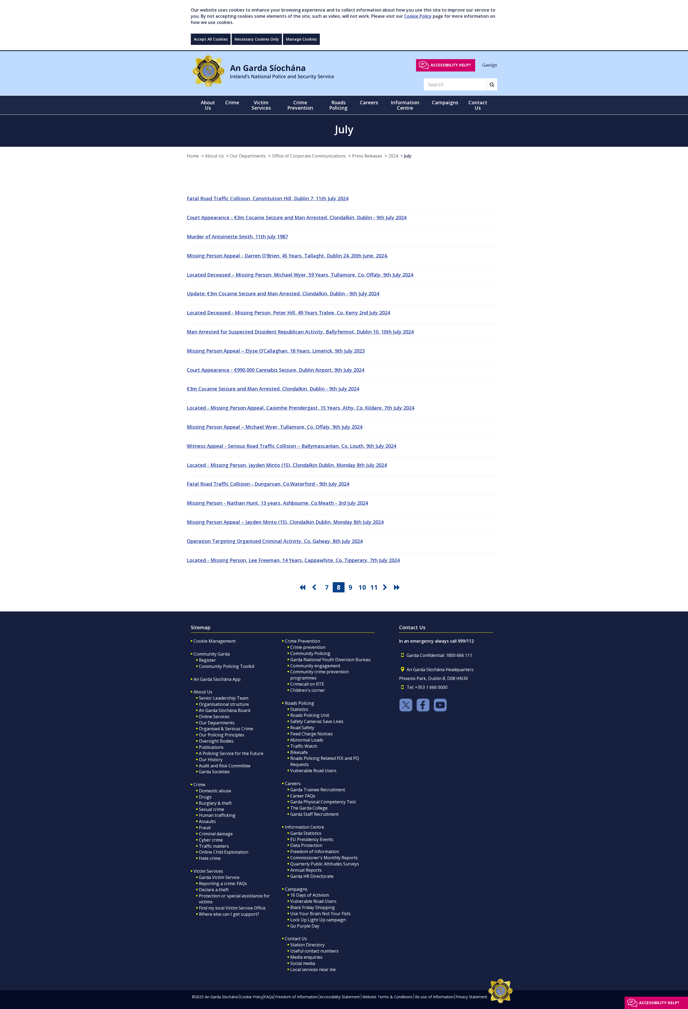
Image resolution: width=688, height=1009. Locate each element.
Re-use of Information (434, 996)
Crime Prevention (302, 641)
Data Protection (306, 845)
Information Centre (304, 827)
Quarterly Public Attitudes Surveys (324, 864)
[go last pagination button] (398, 587)
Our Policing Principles (221, 735)
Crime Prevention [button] (300, 105)
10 (362, 587)
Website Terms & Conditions (388, 996)
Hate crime (210, 858)
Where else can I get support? (229, 914)
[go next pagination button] (386, 587)
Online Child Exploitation (223, 852)
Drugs (205, 797)
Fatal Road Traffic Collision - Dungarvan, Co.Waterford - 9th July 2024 (268, 484)
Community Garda (212, 654)
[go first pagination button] (303, 587)
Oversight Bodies (216, 741)
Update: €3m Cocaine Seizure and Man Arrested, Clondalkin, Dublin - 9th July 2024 (283, 293)
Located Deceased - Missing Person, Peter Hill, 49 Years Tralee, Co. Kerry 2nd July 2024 (288, 312)
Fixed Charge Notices (311, 734)
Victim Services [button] (261, 105)
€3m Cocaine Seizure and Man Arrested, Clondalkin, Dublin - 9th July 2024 (273, 388)
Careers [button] (369, 102)
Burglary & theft (215, 803)
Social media (302, 963)
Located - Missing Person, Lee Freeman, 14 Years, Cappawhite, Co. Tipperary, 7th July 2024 (293, 560)
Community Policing (310, 653)
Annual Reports (306, 870)
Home (193, 156)
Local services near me (313, 969)
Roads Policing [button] (338, 105)
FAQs (269, 996)
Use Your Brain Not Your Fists (320, 914)
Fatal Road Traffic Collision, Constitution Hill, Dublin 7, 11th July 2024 (267, 198)
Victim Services (208, 871)
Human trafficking (217, 815)
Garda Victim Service (219, 877)
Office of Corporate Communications (309, 156)
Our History (211, 760)
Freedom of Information (314, 851)
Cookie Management (215, 641)
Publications (211, 747)
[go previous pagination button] (315, 587)
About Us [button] (208, 105)
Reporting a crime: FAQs (223, 883)
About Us (214, 156)
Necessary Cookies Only (257, 39)
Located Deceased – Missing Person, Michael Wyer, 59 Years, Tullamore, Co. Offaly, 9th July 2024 (300, 274)
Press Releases (367, 156)
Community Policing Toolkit (227, 666)
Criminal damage (216, 834)
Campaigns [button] (445, 102)
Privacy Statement (471, 996)
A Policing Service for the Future (231, 753)
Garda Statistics (305, 833)
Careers (293, 783)
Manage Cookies (301, 39)
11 (374, 587)
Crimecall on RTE (307, 684)
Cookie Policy (418, 16)
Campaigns (296, 889)
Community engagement (315, 666)
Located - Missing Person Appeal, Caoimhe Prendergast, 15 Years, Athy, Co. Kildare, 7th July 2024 (300, 408)
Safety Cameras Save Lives (316, 721)
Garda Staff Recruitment (314, 814)
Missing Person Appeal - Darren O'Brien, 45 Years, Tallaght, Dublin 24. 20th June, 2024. (287, 255)
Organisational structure (224, 704)
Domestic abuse (215, 791)
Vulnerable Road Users (313, 771)
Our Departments (248, 156)
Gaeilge (489, 65)
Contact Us (296, 939)
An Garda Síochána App (217, 679)
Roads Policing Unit (309, 715)
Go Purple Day (304, 926)
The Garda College (309, 808)
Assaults (207, 821)
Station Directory (307, 945)
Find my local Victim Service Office (232, 908)
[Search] (492, 84)
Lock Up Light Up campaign (318, 920)
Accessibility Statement (340, 996)
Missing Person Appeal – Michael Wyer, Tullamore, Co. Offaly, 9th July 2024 (274, 427)
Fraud (204, 828)
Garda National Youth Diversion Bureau (330, 660)
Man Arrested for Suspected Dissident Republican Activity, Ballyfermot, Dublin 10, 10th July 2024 (300, 331)
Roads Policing (299, 703)
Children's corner (307, 690)
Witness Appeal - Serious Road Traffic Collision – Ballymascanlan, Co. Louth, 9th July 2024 (291, 446)
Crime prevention (307, 647)
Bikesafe (299, 752)
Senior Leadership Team (223, 698)
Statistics (299, 709)
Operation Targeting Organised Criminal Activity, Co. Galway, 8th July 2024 (275, 541)
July (407, 156)
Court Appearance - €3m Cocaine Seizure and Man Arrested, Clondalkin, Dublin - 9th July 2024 (296, 217)
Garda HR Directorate (312, 876)
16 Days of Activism (309, 895)
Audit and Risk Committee (224, 766)
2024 (393, 156)
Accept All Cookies (211, 39)
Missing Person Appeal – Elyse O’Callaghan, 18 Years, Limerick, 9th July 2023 (276, 351)
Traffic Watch (303, 746)
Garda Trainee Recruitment (317, 790)
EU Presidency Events (311, 839)
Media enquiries (306, 957)
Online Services (214, 717)
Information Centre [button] (405, 105)
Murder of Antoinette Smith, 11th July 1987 (237, 236)
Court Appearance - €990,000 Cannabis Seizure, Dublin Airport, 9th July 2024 (275, 370)
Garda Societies (214, 772)
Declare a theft (214, 890)
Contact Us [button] (477, 105)
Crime (199, 785)
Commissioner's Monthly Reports (324, 858)
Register (207, 660)
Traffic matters (214, 846)
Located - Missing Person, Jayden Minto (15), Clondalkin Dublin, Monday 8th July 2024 (287, 465)
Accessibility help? (451, 64)
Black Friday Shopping (312, 907)
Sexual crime (211, 809)
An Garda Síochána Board (224, 710)
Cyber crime (211, 840)
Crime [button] (232, 102)
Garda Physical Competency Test (323, 802)
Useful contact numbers (314, 951)
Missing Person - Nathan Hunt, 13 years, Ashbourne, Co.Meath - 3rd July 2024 (277, 503)
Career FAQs (302, 796)
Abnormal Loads (306, 740)
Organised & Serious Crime (226, 729)
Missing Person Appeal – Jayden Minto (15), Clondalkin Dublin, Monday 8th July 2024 (285, 522)
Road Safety (302, 728)
